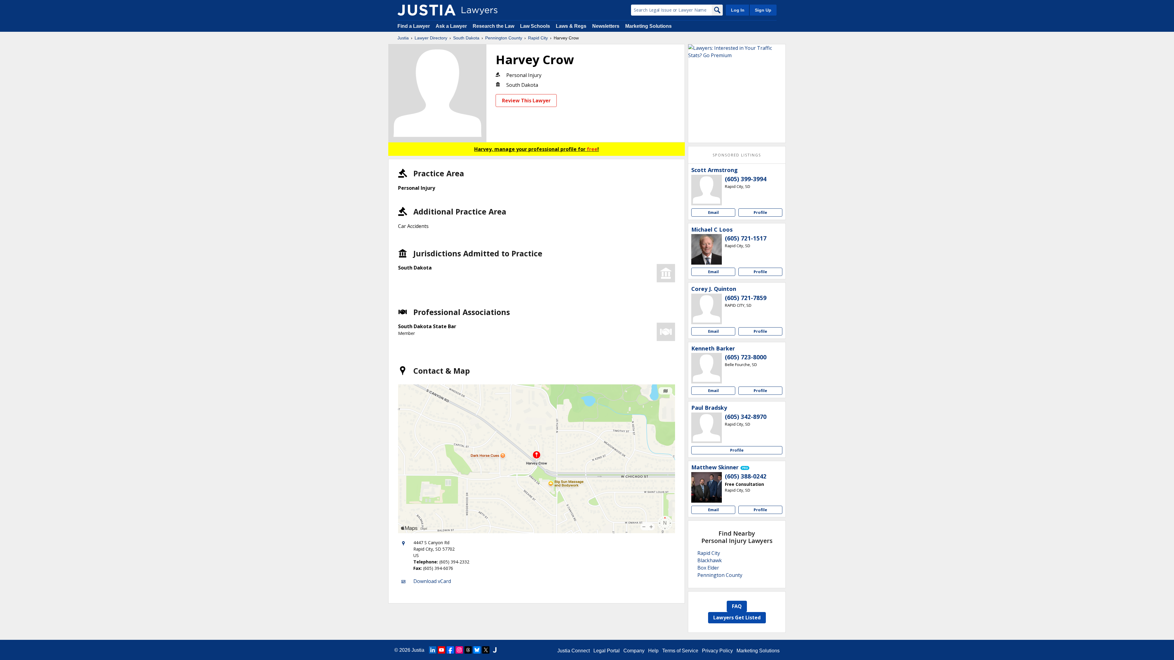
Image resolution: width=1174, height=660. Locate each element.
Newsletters (605, 26)
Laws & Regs (571, 26)
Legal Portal (606, 650)
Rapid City (538, 37)
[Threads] (468, 650)
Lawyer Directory (431, 37)
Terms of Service (680, 650)
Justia (403, 37)
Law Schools (535, 26)
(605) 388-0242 (745, 476)
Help (653, 650)
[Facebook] (450, 650)
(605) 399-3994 (745, 179)
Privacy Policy (717, 650)
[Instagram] (459, 650)
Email (713, 212)
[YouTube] (441, 650)
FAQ (737, 606)
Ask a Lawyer (452, 26)
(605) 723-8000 (745, 357)
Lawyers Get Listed (737, 617)
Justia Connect (573, 650)
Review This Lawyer (526, 100)
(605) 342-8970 (745, 417)
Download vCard (432, 581)
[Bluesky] (477, 650)
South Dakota (466, 37)
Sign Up (763, 10)
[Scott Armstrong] (706, 190)
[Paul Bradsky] (706, 428)
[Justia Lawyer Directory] (426, 10)
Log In (737, 10)
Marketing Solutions (648, 26)
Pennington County (503, 37)
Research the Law (493, 26)
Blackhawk (709, 560)
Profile (760, 212)
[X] (485, 650)
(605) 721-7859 (745, 298)
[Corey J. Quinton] (706, 309)
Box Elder (708, 567)
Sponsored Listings (737, 155)
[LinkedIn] (432, 650)
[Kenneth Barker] (706, 368)
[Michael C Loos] (706, 249)
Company (633, 650)
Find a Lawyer (413, 26)
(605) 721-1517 (745, 238)
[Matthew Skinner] (706, 487)
